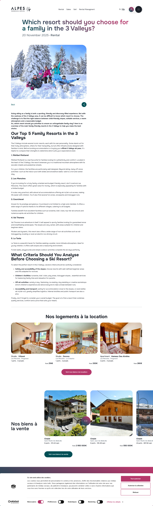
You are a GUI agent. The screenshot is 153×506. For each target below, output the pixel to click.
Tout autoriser (136, 479)
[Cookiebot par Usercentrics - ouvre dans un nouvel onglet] (13, 502)
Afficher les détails (114, 502)
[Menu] (138, 9)
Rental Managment (87, 9)
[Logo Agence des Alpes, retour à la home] (21, 11)
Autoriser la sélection (135, 485)
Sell (74, 9)
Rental (61, 9)
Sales (68, 9)
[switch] (61, 502)
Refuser (136, 492)
